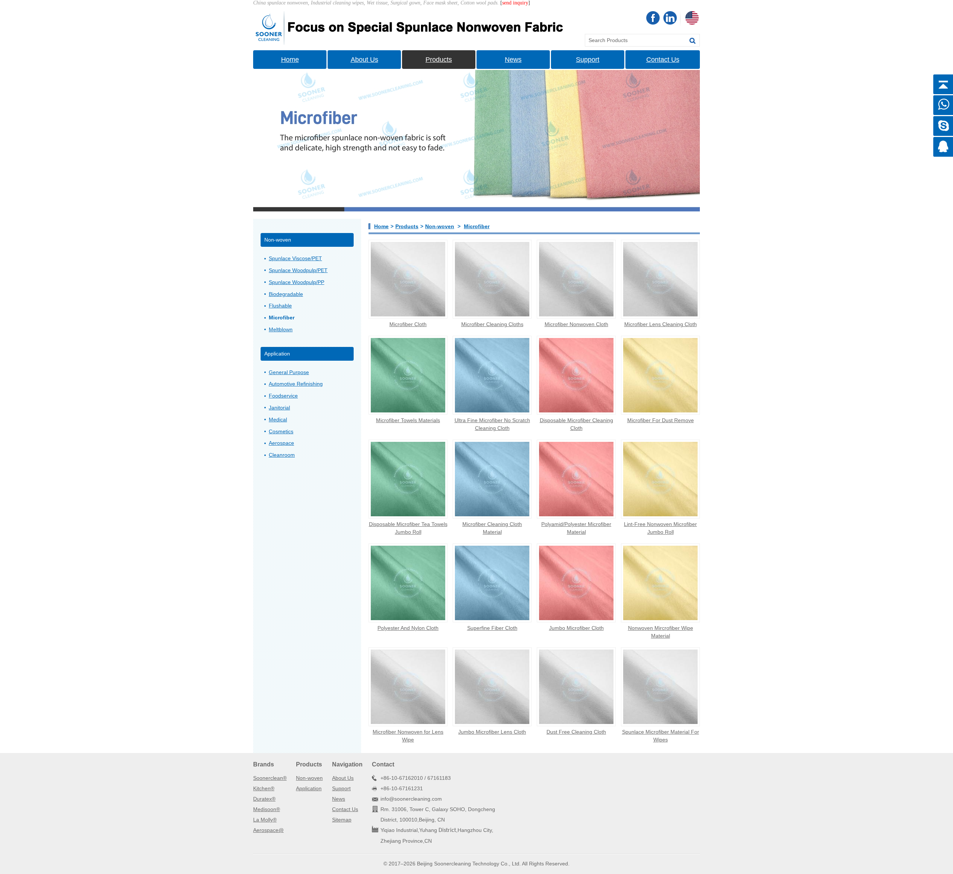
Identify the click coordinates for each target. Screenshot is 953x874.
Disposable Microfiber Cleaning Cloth (576, 424)
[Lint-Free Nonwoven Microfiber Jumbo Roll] (660, 479)
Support (587, 59)
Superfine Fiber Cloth (492, 628)
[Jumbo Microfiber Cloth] (576, 582)
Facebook (653, 18)
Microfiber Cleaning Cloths (492, 324)
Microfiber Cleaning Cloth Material (492, 528)
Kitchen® (263, 788)
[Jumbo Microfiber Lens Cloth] (492, 686)
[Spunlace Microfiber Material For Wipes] (660, 686)
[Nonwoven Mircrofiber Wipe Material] (660, 582)
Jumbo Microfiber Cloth (576, 628)
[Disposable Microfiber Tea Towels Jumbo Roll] (408, 479)
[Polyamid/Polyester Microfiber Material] (576, 479)
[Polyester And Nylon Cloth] (408, 582)
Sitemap (341, 820)
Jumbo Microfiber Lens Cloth (492, 732)
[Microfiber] (410, 28)
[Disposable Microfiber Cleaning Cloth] (576, 375)
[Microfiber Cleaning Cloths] (492, 279)
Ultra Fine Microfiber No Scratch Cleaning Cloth (492, 424)
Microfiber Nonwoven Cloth (576, 324)
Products (438, 59)
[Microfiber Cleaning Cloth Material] (492, 479)
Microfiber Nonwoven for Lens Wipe (408, 736)
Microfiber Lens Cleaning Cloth (660, 324)
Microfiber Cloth (408, 324)
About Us (364, 59)
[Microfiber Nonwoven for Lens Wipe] (408, 686)
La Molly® (265, 820)
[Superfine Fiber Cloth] (492, 582)
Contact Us (662, 59)
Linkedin (670, 18)
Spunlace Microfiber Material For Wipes (660, 736)
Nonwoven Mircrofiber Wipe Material (660, 632)
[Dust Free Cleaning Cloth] (576, 686)
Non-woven (439, 226)
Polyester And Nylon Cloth (408, 628)
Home (290, 59)
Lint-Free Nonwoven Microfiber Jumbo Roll (660, 528)
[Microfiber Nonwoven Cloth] (576, 279)
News (513, 59)
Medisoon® (266, 809)
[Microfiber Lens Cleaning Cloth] (660, 279)
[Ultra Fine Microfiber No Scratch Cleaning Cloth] (492, 375)
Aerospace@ (268, 830)
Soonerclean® (270, 778)
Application (309, 788)
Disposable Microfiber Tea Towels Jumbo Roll (408, 528)
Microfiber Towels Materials (408, 420)
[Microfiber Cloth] (408, 279)
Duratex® (264, 799)
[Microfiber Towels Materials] (408, 375)
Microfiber (477, 226)
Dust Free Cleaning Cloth (576, 732)
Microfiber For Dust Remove (660, 420)
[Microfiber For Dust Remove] (660, 375)
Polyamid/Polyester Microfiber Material (576, 528)
